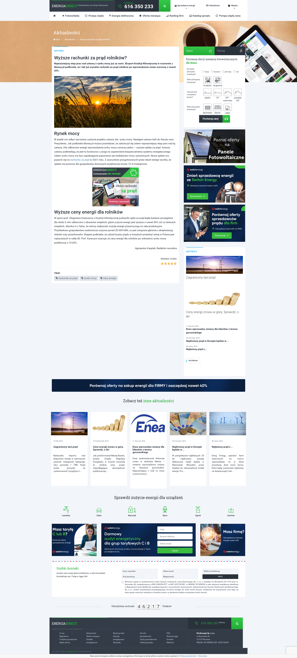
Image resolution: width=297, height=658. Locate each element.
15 (217, 97)
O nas (62, 633)
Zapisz (175, 550)
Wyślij (220, 577)
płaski (207, 98)
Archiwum (193, 360)
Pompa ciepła (96, 15)
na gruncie (217, 85)
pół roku (228, 72)
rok (237, 72)
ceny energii (109, 278)
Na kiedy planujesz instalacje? (191, 71)
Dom (189, 51)
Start (57, 39)
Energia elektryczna (122, 15)
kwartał (217, 72)
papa (228, 113)
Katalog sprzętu (201, 15)
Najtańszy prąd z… (222, 446)
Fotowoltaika (72, 15)
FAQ (168, 633)
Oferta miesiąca (151, 15)
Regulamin (64, 636)
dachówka (207, 113)
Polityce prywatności (188, 656)
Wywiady (117, 642)
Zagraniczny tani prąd (65, 446)
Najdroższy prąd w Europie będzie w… (187, 448)
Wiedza (234, 5)
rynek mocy (90, 278)
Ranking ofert (118, 633)
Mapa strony (65, 642)
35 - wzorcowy (227, 99)
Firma (221, 51)
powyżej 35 (237, 99)
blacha (217, 113)
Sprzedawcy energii (186, 5)
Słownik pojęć (172, 636)
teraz (207, 72)
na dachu (207, 85)
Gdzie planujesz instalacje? (193, 80)
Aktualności (214, 5)
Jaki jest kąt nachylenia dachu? (192, 94)
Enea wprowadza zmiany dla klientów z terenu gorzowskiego (148, 449)
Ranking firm (176, 15)
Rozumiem (202, 656)
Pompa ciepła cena (230, 15)
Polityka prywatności (68, 639)
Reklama (170, 642)
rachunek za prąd (67, 278)
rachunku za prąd (79, 159)
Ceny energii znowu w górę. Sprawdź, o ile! (108, 448)
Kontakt (170, 639)
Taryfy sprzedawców (148, 639)
